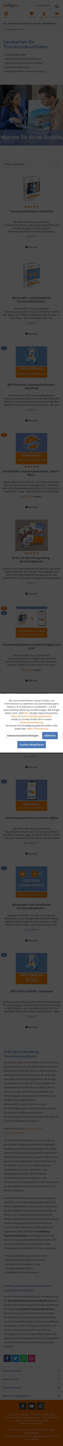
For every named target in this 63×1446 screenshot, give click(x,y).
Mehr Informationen (37, 728)
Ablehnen (50, 735)
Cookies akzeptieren (31, 744)
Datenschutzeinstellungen (22, 735)
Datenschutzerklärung (31, 722)
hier (26, 712)
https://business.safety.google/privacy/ (31, 716)
